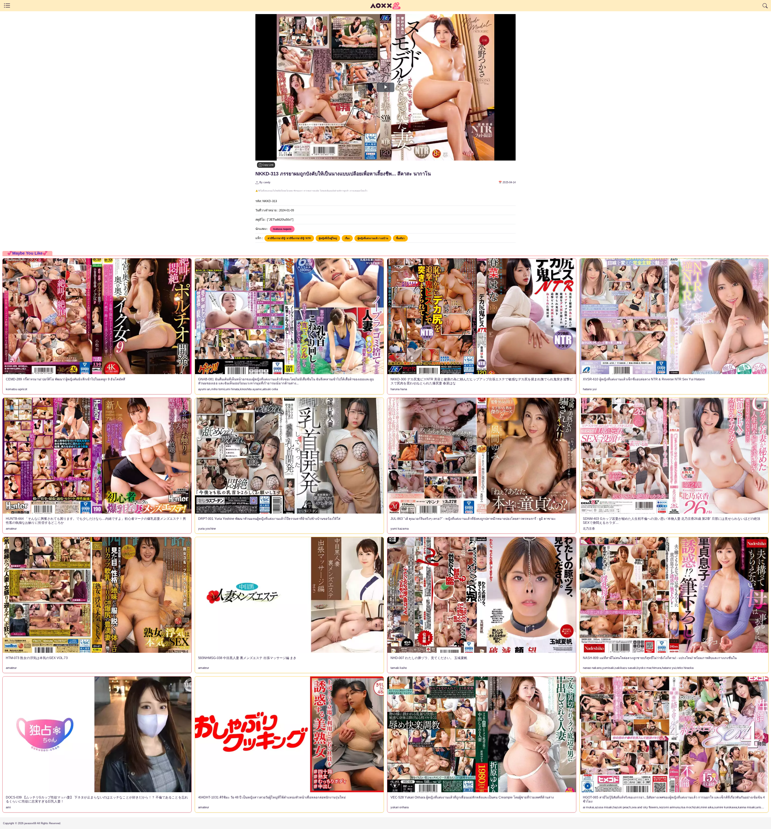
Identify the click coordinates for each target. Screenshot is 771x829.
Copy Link (267, 165)
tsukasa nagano (282, 229)
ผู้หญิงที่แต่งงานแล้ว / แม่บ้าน (373, 238)
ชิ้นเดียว (400, 238)
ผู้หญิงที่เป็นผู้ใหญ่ (328, 238)
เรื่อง (347, 238)
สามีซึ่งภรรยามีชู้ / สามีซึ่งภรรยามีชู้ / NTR (289, 238)
